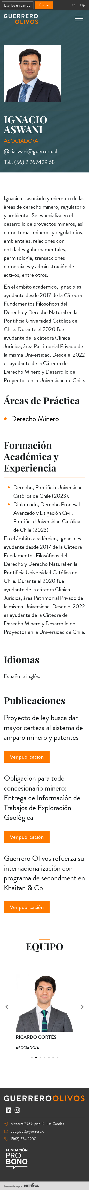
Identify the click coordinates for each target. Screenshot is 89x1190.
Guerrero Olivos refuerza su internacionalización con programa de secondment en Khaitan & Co (44, 873)
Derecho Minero (35, 418)
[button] (7, 1007)
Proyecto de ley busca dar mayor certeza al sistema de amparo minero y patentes (43, 727)
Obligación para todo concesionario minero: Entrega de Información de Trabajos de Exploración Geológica (42, 798)
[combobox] (17, 5)
